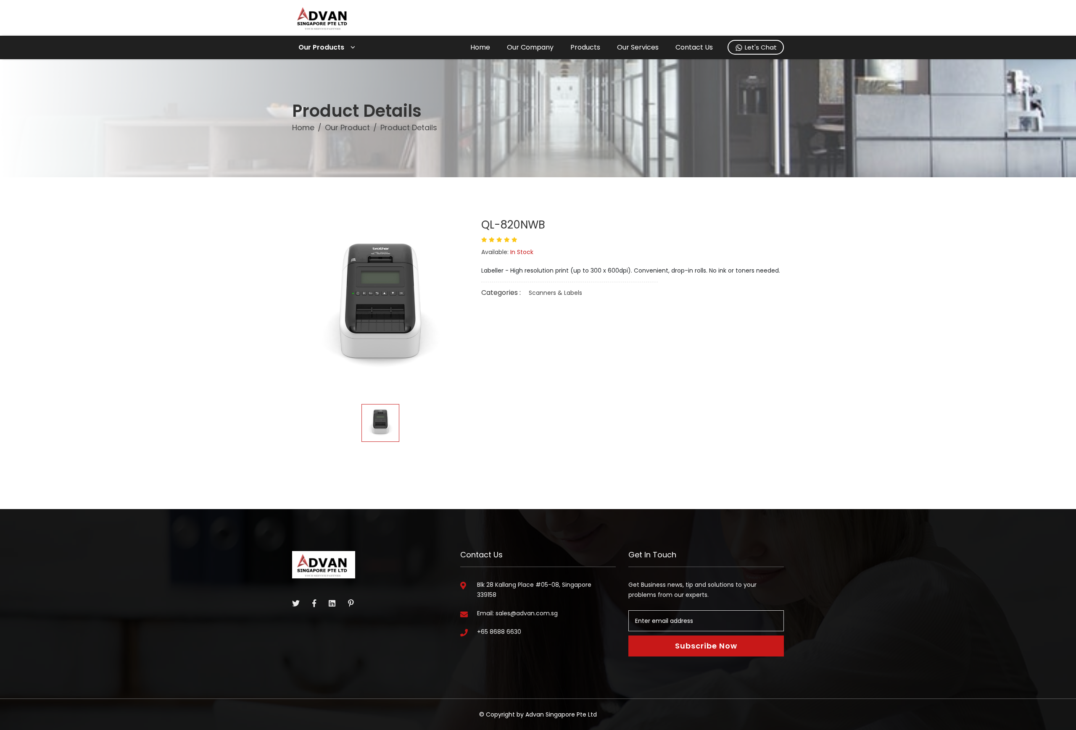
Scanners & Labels (555, 293)
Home (480, 47)
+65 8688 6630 (499, 632)
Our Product (347, 127)
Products (585, 47)
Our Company (530, 47)
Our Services (638, 47)
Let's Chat (760, 47)
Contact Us (694, 47)
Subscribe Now (706, 646)
